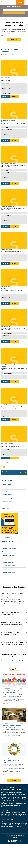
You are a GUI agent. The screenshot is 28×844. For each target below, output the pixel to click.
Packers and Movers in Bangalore (9, 548)
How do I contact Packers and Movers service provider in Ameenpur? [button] (11, 633)
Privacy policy (11, 815)
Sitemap (21, 828)
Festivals (10, 823)
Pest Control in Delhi (12, 794)
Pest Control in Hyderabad (13, 797)
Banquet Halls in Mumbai (7, 805)
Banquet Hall (8, 825)
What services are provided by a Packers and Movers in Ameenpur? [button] (12, 593)
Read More (3, 35)
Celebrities (15, 821)
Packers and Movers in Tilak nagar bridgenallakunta (13, 660)
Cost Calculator (5, 255)
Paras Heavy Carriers (8, 206)
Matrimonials (4, 823)
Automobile (4, 821)
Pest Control (17, 823)
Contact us (14, 812)
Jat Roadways (5, 77)
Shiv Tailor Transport (7, 443)
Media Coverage (21, 812)
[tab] (14, 599)
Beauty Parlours (10, 826)
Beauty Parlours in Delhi (13, 791)
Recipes (20, 821)
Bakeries (17, 826)
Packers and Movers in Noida (8, 562)
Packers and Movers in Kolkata (8, 572)
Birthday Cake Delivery (18, 802)
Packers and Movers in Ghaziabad (9, 576)
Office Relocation (5, 90)
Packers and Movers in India (8, 789)
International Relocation (7, 86)
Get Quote (14, 96)
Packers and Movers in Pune (8, 551)
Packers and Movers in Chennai (8, 569)
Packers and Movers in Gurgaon (8, 565)
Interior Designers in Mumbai (13, 800)
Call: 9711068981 (20, 2)
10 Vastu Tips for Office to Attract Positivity (12, 726)
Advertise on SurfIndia (16, 814)
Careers (8, 812)
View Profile (5, 96)
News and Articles (10, 828)
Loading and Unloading (6, 88)
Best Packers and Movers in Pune (12, 761)
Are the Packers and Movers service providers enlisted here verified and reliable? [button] (12, 623)
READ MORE (6, 703)
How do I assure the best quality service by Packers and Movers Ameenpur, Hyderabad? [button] (12, 643)
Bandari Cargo (5, 326)
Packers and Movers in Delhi (8, 541)
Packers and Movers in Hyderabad (9, 555)
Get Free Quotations (14, 39)
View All (14, 780)
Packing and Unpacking (7, 93)
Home (2, 17)
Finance (9, 821)
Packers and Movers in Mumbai (8, 545)
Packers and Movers (8, 17)
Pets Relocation (5, 338)
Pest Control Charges (11, 795)
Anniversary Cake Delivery (7, 803)
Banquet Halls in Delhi (20, 803)
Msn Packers (5, 405)
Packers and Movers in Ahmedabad (9, 558)
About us (3, 812)
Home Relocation (5, 83)
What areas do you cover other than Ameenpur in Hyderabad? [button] (10, 613)
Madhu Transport (6, 249)
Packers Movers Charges (7, 259)
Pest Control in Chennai (11, 799)
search (14, 12)
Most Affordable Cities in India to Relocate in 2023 (13, 692)
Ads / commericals (5, 814)
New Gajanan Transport (8, 163)
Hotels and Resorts (17, 825)
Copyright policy (20, 815)
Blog (17, 828)
